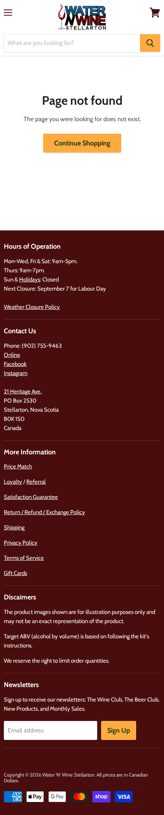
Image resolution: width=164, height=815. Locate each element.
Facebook (15, 364)
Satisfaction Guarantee (31, 497)
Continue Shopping (82, 143)
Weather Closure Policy (32, 307)
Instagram (15, 373)
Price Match (18, 466)
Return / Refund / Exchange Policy (44, 512)
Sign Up (118, 730)
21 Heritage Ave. (23, 391)
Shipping (14, 527)
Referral (36, 481)
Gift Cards (15, 573)
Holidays (29, 279)
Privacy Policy (20, 542)
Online (12, 355)
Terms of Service (24, 558)
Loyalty (13, 481)
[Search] (150, 43)
